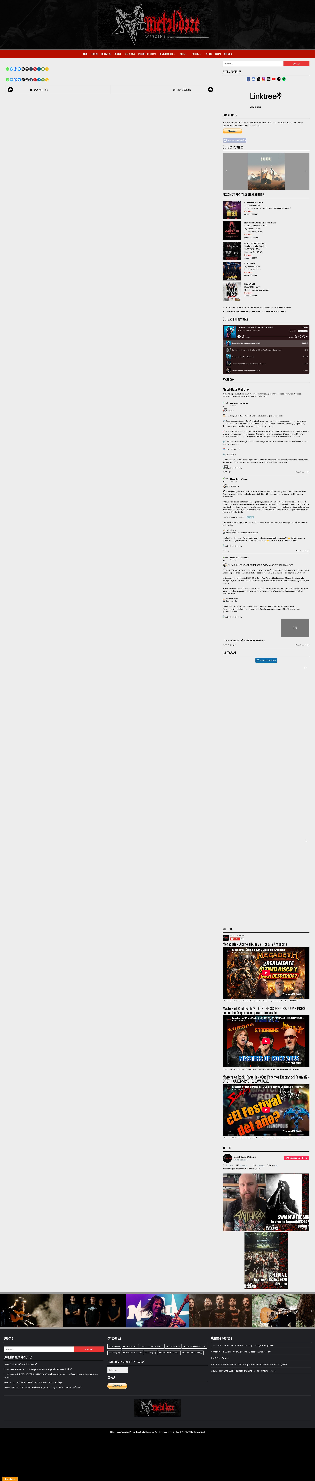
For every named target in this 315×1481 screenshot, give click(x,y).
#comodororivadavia (231, 609)
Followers (257, 1165)
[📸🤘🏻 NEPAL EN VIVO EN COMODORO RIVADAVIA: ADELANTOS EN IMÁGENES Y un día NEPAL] (266, 881)
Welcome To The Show (192, 1353)
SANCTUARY (249, 263)
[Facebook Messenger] (19, 69)
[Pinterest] (35, 69)
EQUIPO (218, 53)
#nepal (291, 606)
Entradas (248, 211)
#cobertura (227, 540)
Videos (228, 1165)
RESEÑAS (118, 53)
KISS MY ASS (249, 284)
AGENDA (209, 53)
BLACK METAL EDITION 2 (255, 243)
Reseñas (150, 1353)
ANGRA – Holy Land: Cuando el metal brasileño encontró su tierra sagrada (243, 1370)
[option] (266, 171)
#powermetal (228, 462)
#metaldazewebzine (251, 462)
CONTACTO (228, 53)
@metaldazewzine (240, 1160)
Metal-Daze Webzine (236, 389)
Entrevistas (173, 1346)
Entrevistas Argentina (194, 1346)
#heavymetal (303, 459)
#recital (245, 540)
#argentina (237, 540)
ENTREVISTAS (106, 53)
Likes (272, 1165)
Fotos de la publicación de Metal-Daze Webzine (245, 640)
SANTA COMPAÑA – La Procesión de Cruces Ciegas (41, 1382)
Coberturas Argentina (152, 1346)
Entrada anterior (39, 89)
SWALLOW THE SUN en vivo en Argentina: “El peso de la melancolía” (241, 1351)
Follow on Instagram (268, 660)
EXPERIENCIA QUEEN (253, 202)
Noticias (114, 1353)
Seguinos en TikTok (297, 1158)
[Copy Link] (47, 69)
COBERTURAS (129, 53)
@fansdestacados (280, 462)
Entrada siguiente (182, 89)
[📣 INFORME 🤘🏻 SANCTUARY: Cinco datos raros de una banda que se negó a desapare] (266, 708)
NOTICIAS (94, 53)
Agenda (114, 1346)
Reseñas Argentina (168, 1353)
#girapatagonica (247, 609)
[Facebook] (15, 69)
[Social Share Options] (308, 472)
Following (242, 1165)
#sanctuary (292, 459)
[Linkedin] (39, 69)
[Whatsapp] (7, 69)
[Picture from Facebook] (237, 628)
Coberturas (130, 1346)
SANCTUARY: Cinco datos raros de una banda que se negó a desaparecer (242, 1345)
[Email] (43, 69)
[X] (27, 69)
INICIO (85, 53)
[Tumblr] (31, 69)
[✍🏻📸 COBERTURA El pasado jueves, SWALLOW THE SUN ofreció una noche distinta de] (266, 794)
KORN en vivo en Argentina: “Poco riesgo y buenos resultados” (44, 1369)
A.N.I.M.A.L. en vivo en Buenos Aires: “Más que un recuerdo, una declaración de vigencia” (249, 1364)
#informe (238, 462)
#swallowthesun (298, 538)
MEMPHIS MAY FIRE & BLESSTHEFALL (260, 223)
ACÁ (284, 311)
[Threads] (23, 69)
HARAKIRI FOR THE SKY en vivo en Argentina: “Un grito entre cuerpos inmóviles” (46, 1387)
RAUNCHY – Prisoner (220, 1358)
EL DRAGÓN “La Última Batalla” (23, 1364)
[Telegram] (11, 69)
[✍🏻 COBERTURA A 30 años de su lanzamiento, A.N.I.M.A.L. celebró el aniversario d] (266, 1261)
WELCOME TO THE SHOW (147, 53)
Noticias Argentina (132, 1353)
